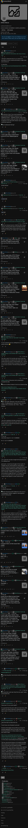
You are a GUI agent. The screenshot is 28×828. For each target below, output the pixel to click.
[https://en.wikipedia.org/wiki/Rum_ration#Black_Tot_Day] (24, 306)
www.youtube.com (4, 246)
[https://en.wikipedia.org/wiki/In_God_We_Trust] (24, 635)
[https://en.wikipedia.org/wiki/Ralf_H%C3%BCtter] (24, 77)
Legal (2, 815)
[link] (4, 57)
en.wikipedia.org (4, 82)
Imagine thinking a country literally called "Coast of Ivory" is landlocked (13, 354)
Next (3, 777)
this (2, 425)
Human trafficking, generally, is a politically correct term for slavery (13, 416)
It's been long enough (7, 670)
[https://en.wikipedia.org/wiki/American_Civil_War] (24, 93)
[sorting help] (13, 47)
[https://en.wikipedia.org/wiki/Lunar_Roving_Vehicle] (24, 322)
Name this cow (4, 183)
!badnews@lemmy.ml (6, 672)
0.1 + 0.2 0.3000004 (7, 440)
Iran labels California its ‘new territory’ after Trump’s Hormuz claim (13, 54)
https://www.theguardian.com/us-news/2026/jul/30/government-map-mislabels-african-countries (13, 389)
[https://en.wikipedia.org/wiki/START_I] (24, 288)
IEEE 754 (13, 434)
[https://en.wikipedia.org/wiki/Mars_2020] (24, 617)
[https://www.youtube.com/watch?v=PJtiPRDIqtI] (24, 242)
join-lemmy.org (4, 825)
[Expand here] (24, 136)
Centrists (4, 768)
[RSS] (15, 47)
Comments (10, 43)
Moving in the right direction (7, 703)
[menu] (26, 1)
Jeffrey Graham (4, 380)
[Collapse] (2, 51)
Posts (15, 43)
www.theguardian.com (5, 574)
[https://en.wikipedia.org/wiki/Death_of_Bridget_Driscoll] (24, 167)
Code (2, 823)
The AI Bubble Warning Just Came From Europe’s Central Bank (14, 110)
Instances (3, 817)
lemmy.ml (2, 139)
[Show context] (2, 57)
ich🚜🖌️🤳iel (4, 399)
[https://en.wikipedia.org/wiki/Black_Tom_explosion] (24, 654)
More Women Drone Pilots (7, 770)
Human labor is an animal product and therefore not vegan (13, 221)
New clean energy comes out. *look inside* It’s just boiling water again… (12, 338)
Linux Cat (21, 195)
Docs (2, 820)
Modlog (3, 812)
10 (2, 536)
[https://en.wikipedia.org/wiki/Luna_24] (24, 150)
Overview (4, 43)
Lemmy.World (7, 1)
